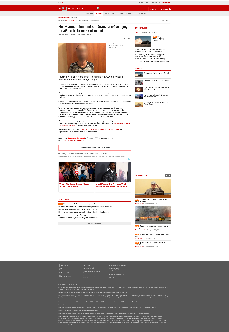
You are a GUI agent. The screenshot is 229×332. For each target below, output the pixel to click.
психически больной (96, 154)
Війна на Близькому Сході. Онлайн (156, 80)
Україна (99, 13)
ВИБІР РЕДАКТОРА (141, 175)
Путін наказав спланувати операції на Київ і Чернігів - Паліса (84, 212)
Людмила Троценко (68, 34)
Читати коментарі (94, 223)
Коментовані (153, 32)
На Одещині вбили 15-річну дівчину (152, 59)
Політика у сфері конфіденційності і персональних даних (115, 269)
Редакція (111, 277)
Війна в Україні (94, 21)
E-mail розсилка (66, 276)
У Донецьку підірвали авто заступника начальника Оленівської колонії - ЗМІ (150, 55)
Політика (74, 17)
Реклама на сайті (89, 268)
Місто (107, 13)
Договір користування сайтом (117, 265)
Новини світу (139, 203)
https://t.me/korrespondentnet (75, 140)
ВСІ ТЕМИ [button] (165, 21)
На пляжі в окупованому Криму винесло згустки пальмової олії (85, 207)
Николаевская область (81, 154)
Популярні (144, 32)
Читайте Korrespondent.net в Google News (95, 148)
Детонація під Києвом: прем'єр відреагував (77, 215)
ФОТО (146, 3)
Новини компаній (140, 230)
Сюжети (138, 68)
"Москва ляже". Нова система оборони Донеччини (83, 204)
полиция (64, 154)
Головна (89, 13)
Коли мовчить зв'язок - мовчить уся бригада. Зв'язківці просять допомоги (150, 50)
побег (104, 154)
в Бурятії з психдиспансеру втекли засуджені (100, 129)
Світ (113, 13)
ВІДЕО (141, 3)
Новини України (141, 28)
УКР (63, 3)
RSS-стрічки (65, 272)
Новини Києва (83, 21)
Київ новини (138, 238)
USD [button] (73, 9)
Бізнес (121, 13)
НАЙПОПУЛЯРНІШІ (155, 3)
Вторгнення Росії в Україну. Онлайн (159, 38)
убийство (71, 154)
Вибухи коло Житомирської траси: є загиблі (77, 209)
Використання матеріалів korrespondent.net (92, 272)
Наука (128, 13)
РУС (59, 3)
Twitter (63, 269)
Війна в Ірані (82, 20)
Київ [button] (60, 9)
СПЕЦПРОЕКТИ (166, 3)
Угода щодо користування (116, 274)
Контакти (86, 265)
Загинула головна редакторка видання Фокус (78, 218)
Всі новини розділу (64, 17)
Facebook (64, 265)
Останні (137, 32)
